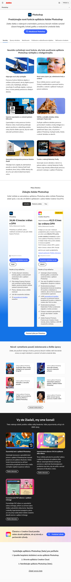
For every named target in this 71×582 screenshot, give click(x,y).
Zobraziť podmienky (44, 253)
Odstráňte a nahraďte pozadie (22, 383)
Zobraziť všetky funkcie (35, 407)
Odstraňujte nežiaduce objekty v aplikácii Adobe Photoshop (54, 383)
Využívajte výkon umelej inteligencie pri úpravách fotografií (23, 369)
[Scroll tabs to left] (1, 40)
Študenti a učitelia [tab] (37, 204)
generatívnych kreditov (21, 297)
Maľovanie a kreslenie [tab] (61, 40)
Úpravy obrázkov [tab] (15, 40)
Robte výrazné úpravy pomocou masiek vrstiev (54, 397)
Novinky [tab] (5, 40)
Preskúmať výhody (57, 534)
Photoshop (5, 7)
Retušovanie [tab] (25, 40)
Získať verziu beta (35, 571)
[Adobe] (8, 2)
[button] (59, 2)
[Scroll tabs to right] (69, 40)
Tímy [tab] (46, 204)
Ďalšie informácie (55, 253)
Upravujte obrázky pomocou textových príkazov (53, 369)
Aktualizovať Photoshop (36, 32)
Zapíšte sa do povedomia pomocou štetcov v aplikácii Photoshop (23, 397)
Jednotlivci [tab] (26, 204)
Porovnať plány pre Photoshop (35, 333)
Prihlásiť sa (66, 2)
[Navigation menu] (2, 2)
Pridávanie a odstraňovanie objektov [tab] (42, 40)
